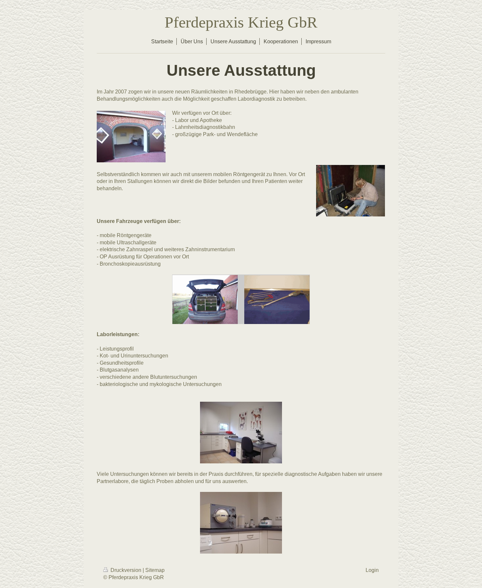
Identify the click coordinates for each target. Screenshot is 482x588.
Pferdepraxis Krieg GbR (241, 22)
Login (372, 570)
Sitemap (155, 570)
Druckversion (126, 570)
